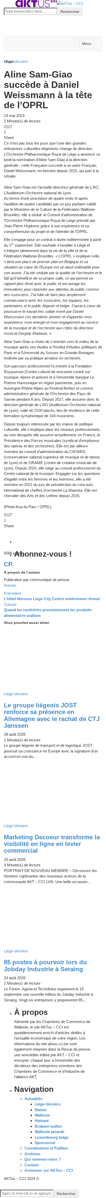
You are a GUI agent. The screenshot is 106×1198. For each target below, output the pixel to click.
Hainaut (42, 1120)
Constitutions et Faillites (46, 1148)
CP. (8, 564)
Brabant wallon (48, 1126)
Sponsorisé (45, 1143)
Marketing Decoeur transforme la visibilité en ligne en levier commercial (52, 844)
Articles (10, 585)
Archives (32, 1154)
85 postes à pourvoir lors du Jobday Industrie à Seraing (45, 965)
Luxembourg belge (51, 1137)
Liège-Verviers (47, 1104)
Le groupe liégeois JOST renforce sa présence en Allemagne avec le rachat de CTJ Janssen (52, 715)
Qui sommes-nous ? (42, 1159)
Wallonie (42, 1115)
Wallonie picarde (49, 1131)
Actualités (33, 1098)
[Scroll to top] (3, 1187)
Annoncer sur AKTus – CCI (48, 1170)
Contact (31, 1165)
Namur (41, 1110)
